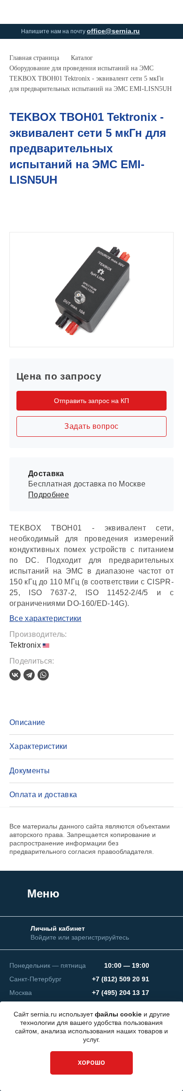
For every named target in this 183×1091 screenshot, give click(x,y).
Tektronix (26, 645)
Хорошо (91, 1063)
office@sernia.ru (113, 31)
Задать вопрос (91, 426)
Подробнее (48, 495)
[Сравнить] (153, 210)
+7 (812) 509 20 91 (120, 979)
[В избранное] (168, 210)
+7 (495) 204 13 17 (120, 992)
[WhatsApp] (43, 674)
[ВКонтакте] (15, 674)
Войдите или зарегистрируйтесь (79, 937)
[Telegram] (29, 674)
